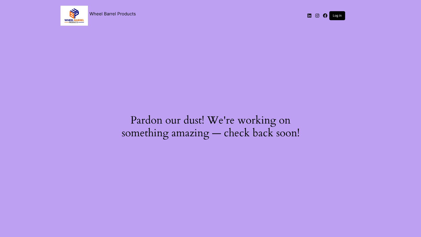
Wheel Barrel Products (112, 13)
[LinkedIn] (309, 15)
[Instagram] (317, 15)
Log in (337, 15)
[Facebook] (325, 15)
